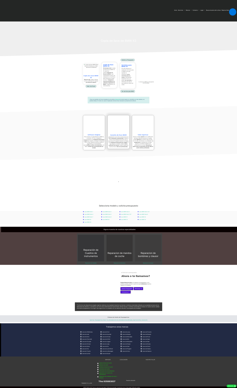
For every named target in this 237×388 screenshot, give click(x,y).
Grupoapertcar (99, 320)
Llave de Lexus (126, 332)
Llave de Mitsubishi (127, 341)
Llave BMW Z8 (87, 222)
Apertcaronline (137, 320)
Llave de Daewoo (147, 351)
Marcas (188, 10)
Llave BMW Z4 (142, 219)
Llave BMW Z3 (124, 219)
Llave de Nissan (126, 344)
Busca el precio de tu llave (213, 10)
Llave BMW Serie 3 (125, 211)
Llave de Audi (85, 334)
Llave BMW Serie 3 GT (144, 211)
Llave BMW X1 (124, 217)
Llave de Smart (146, 346)
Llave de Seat (146, 341)
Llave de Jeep (105, 344)
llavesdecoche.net (113, 320)
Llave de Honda (106, 336)
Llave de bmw (85, 336)
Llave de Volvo (126, 351)
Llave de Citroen (86, 344)
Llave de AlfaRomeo (87, 332)
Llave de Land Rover (107, 348)
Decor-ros (105, 320)
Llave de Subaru (147, 348)
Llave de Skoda (146, 344)
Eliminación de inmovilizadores (106, 371)
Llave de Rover (146, 336)
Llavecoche (144, 320)
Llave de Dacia (86, 346)
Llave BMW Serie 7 (88, 217)
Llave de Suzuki (106, 353)
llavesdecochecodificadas (125, 320)
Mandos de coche (103, 365)
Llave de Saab (146, 339)
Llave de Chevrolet (87, 339)
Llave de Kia (105, 346)
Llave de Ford (105, 332)
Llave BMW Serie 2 (107, 211)
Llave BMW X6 (106, 219)
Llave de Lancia (86, 353)
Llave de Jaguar (106, 341)
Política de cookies (136, 387)
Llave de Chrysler (86, 341)
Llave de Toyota (86, 351)
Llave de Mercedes (127, 336)
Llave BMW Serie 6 (143, 214)
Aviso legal (128, 387)
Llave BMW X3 (142, 217)
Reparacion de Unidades (91, 263)
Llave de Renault (147, 334)
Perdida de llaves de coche (106, 367)
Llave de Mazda (126, 334)
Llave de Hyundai (106, 334)
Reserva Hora (225, 10)
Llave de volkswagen (107, 351)
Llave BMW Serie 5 (107, 214)
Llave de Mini (125, 339)
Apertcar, (92, 320)
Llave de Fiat (85, 348)
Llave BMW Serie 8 (107, 217)
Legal (201, 10)
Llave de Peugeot (126, 348)
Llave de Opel (125, 346)
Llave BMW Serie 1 (88, 211)
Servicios (180, 10)
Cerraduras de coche (104, 369)
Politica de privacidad (111, 387)
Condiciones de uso (121, 387)
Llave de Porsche (147, 332)
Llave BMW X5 (87, 219)
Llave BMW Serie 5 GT (126, 214)
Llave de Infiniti (106, 339)
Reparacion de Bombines (119, 263)
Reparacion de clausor (148, 263)
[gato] (122, 86)
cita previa (117, 99)
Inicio (175, 10)
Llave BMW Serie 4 (88, 214)
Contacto (195, 10)
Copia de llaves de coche (105, 363)
